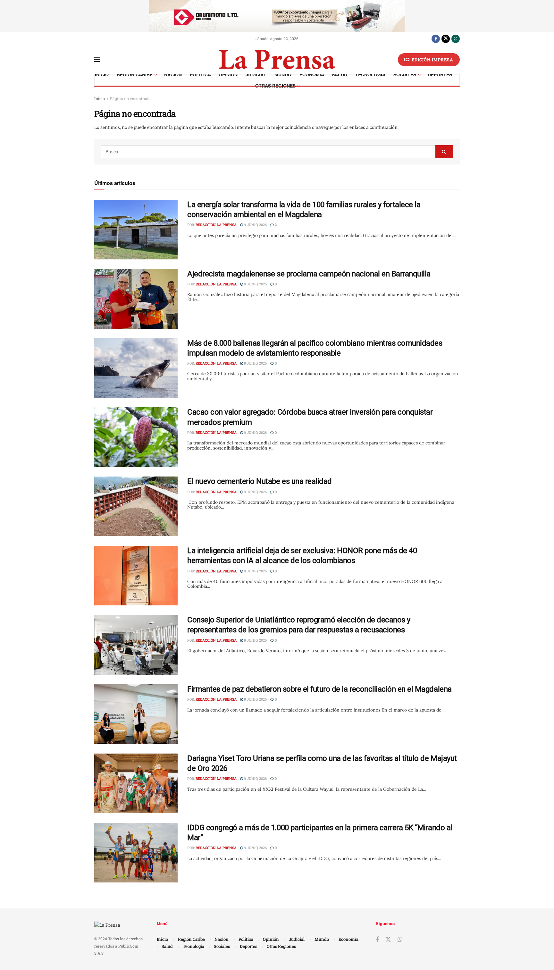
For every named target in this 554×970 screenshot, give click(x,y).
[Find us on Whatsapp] (455, 38)
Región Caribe (135, 74)
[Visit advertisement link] (277, 16)
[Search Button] (444, 151)
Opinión (228, 74)
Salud (339, 74)
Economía (311, 74)
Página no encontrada (130, 98)
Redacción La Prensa (216, 224)
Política (200, 74)
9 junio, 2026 (255, 224)
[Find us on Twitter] (445, 38)
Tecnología (370, 74)
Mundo (282, 74)
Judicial (256, 74)
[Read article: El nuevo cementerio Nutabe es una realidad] (136, 506)
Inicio (102, 74)
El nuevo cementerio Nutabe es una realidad (259, 481)
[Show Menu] (97, 59)
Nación (173, 74)
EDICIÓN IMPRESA (431, 60)
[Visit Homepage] (276, 59)
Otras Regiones (275, 85)
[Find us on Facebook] (436, 38)
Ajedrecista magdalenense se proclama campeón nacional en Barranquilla (309, 273)
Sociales (404, 74)
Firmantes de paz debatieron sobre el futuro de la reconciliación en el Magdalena (319, 689)
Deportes (440, 74)
